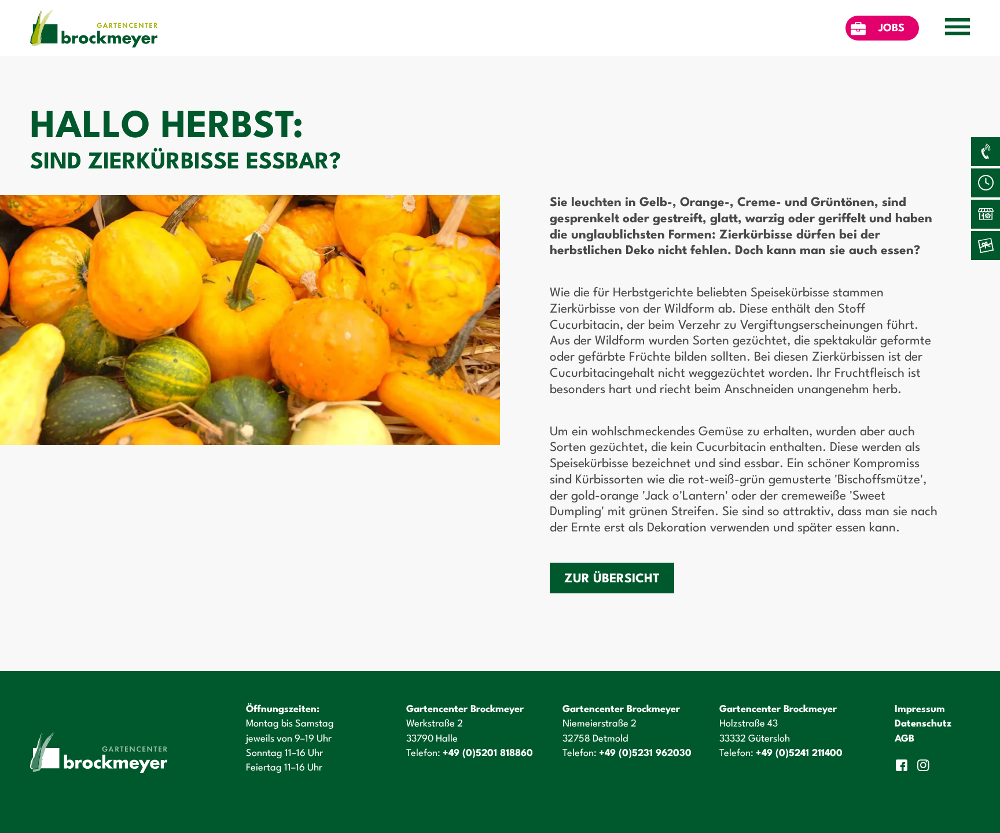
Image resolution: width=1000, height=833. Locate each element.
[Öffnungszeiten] (985, 182)
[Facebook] (903, 765)
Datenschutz (923, 724)
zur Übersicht (612, 579)
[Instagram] (925, 765)
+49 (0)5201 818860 (488, 753)
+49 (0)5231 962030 (645, 753)
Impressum (920, 709)
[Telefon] (985, 151)
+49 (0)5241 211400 (799, 753)
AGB (904, 739)
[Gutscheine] (985, 245)
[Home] (93, 28)
